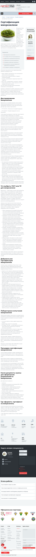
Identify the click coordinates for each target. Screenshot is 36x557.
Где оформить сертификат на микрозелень (12, 67)
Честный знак (3, 534)
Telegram (5, 459)
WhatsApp (6, 463)
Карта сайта (10, 535)
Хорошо (5, 552)
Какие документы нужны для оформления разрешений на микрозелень (11, 65)
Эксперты (23, 1)
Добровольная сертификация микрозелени (12, 58)
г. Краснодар (18, 543)
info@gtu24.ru (19, 8)
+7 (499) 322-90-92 (20, 9)
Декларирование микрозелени (9, 54)
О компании (12, 1)
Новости (2, 1)
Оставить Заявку (25, 13)
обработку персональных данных (31, 56)
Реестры (7, 1)
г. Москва (18, 528)
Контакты (18, 1)
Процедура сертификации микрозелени (11, 62)
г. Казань (17, 533)
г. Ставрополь (18, 545)
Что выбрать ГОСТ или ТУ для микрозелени (12, 56)
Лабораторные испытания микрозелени (11, 60)
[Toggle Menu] (2, 13)
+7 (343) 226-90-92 (7, 461)
